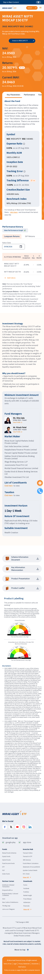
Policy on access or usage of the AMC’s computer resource (22, 970)
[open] (40, 7)
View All (26, 877)
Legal (15, 964)
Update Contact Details (30, 870)
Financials (26, 906)
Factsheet (26, 888)
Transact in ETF (27, 856)
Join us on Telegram (8, 909)
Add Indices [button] (11, 278)
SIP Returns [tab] (30, 236)
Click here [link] (9, 486)
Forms (25, 885)
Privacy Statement (24, 964)
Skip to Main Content (11, 2)
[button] (24, 144)
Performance (29, 95)
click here (14, 212)
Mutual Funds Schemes (9, 853)
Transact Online (27, 853)
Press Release (27, 899)
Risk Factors (22, 967)
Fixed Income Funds (8, 863)
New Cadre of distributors (10, 902)
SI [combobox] (20, 68)
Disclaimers (35, 964)
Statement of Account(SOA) (31, 867)
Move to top (20, 950)
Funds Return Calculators (30, 863)
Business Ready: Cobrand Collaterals (10, 894)
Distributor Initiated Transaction (8, 886)
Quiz (3, 899)
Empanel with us (7, 890)
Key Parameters (13, 95)
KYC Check (26, 874)
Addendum (26, 902)
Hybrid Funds (6, 860)
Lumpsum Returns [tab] (12, 236)
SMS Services (27, 860)
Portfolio (26, 892)
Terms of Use (7, 964)
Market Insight (27, 895)
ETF (3, 867)
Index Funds (6, 874)
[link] (20, 422)
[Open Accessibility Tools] (38, 2)
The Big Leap (6, 906)
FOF (3, 870)
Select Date (6, 243)
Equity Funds (6, 856)
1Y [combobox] (31, 181)
